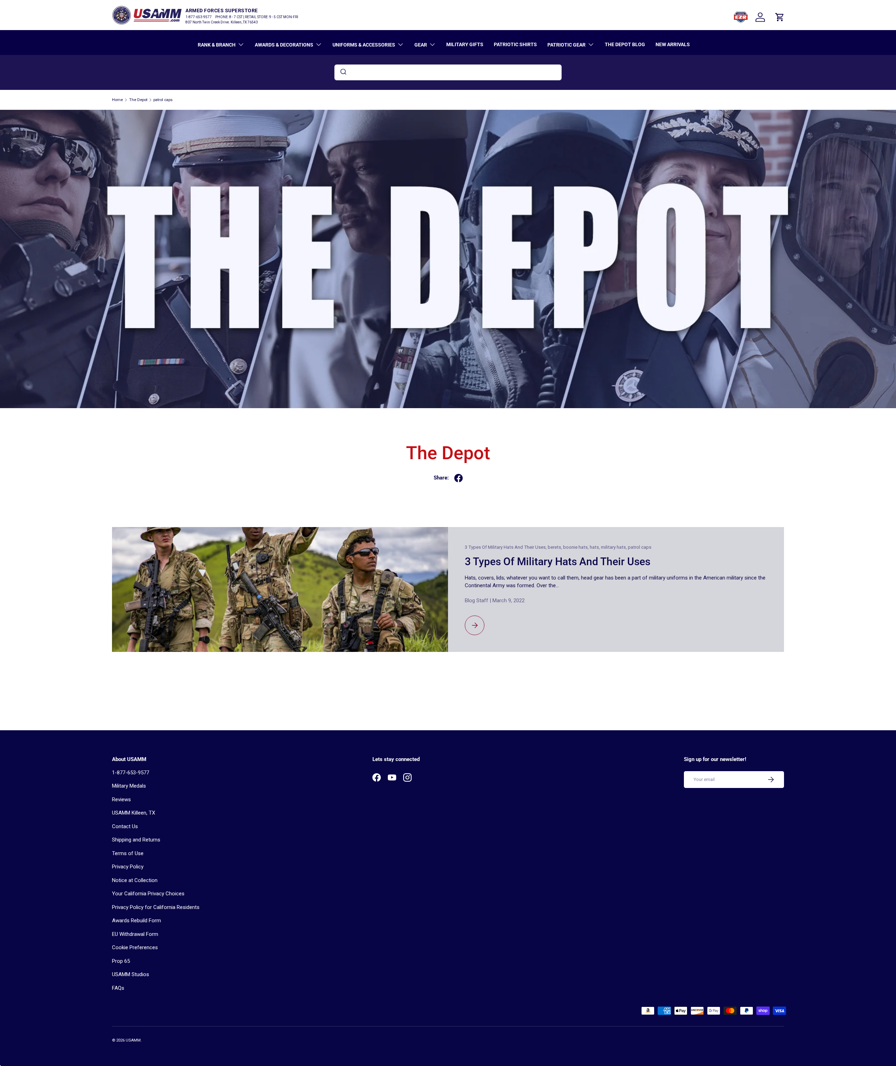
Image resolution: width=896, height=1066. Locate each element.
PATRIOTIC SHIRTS (515, 44)
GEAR (420, 45)
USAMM (133, 1040)
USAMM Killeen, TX (133, 813)
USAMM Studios (130, 974)
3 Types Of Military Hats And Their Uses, (506, 547)
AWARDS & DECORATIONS (284, 45)
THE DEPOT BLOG (625, 44)
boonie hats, (576, 547)
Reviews (121, 799)
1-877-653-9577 (130, 772)
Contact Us (125, 826)
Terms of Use (128, 853)
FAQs (118, 988)
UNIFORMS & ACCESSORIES (363, 45)
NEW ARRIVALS (673, 44)
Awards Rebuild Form (136, 920)
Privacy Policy (128, 867)
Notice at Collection (135, 880)
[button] (780, 17)
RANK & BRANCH (217, 45)
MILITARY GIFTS (464, 44)
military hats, (614, 547)
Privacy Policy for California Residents (156, 907)
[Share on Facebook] (458, 478)
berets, (555, 547)
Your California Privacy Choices (148, 893)
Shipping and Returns (136, 840)
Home (117, 100)
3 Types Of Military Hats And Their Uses (557, 561)
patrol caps (163, 100)
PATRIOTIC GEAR (566, 45)
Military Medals (129, 786)
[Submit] (343, 72)
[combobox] (448, 72)
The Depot (138, 100)
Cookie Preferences (135, 947)
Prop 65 (121, 961)
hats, (595, 547)
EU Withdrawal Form (135, 934)
